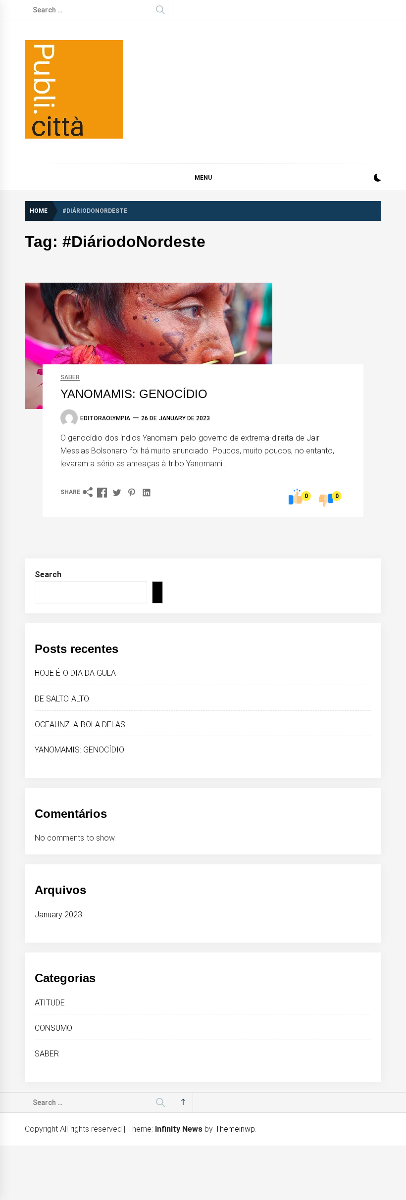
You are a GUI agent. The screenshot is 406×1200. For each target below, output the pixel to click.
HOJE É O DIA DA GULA (75, 673)
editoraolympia (105, 418)
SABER (70, 377)
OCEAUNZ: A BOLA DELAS (80, 724)
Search (48, 574)
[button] (377, 179)
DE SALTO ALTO (62, 698)
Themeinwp (235, 1129)
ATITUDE (50, 1002)
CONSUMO (53, 1028)
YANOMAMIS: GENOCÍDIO (133, 393)
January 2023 (58, 914)
